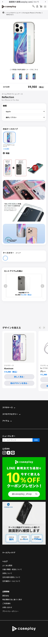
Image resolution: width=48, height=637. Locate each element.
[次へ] (44, 327)
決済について (7, 573)
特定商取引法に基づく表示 (12, 599)
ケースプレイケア (8, 552)
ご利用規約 (6, 603)
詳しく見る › (19, 376)
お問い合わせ (7, 607)
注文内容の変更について (11, 577)
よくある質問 (7, 565)
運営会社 (5, 595)
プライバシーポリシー (10, 611)
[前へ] (39, 327)
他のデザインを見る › (19, 383)
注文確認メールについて (11, 581)
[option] (24, 1)
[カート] (41, 7)
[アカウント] (37, 7)
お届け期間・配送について (12, 569)
